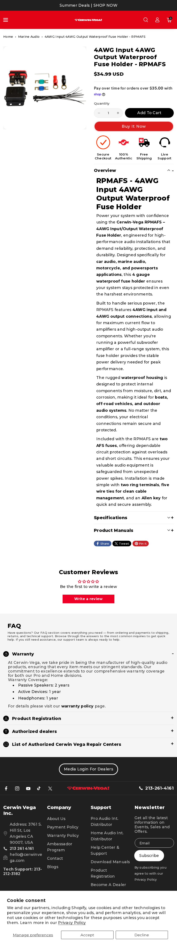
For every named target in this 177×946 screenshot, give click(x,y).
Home (8, 37)
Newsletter (149, 807)
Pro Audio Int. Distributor (104, 821)
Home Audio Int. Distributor (107, 836)
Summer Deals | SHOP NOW (88, 5)
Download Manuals (110, 862)
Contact (55, 858)
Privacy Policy (72, 922)
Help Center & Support (105, 850)
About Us (56, 818)
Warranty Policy (63, 835)
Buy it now (134, 126)
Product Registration (103, 873)
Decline (141, 935)
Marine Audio (29, 37)
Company (59, 807)
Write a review (88, 599)
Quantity (101, 103)
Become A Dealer (108, 884)
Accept (87, 935)
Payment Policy (63, 827)
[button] (8, 20)
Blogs (52, 866)
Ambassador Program (60, 847)
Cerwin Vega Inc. (19, 810)
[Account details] (157, 20)
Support (101, 807)
